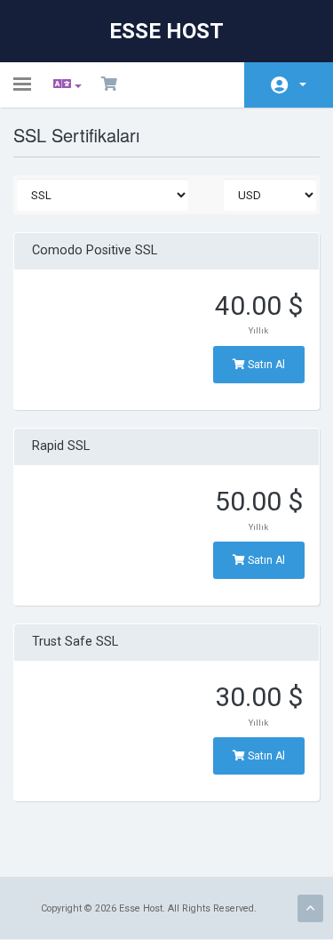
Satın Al (265, 364)
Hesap (288, 85)
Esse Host (166, 31)
